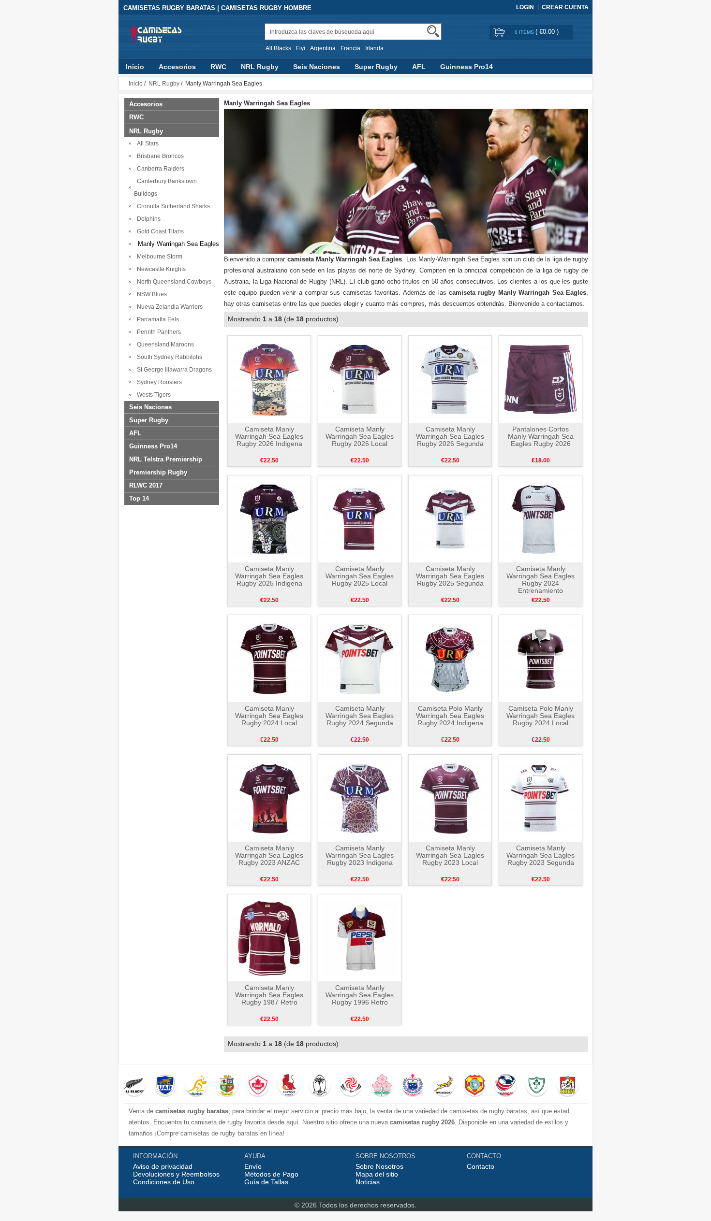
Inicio (135, 67)
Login (525, 7)
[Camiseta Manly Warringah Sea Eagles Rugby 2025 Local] (359, 518)
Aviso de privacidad (163, 1166)
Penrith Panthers (157, 332)
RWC (218, 67)
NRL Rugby (260, 67)
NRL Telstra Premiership (165, 459)
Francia (350, 48)
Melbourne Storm (158, 256)
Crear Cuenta (565, 7)
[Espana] (289, 1086)
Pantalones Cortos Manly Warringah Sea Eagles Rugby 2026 (541, 436)
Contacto (480, 1166)
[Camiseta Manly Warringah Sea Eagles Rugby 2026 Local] (359, 379)
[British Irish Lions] (227, 1086)
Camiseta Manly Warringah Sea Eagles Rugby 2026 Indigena (269, 436)
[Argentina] (165, 1086)
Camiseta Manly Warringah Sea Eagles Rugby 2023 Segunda (540, 855)
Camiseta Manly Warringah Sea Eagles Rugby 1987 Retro (269, 995)
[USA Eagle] (506, 1086)
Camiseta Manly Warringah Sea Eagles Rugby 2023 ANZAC (269, 855)
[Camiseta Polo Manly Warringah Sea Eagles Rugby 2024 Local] (540, 658)
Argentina (323, 48)
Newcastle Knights (160, 269)
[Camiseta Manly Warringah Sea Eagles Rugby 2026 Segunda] (450, 379)
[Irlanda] (537, 1086)
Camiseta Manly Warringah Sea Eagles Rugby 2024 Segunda (360, 715)
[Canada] (258, 1086)
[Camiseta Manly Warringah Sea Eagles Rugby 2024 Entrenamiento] (540, 518)
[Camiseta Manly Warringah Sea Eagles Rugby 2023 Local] (450, 798)
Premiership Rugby (158, 472)
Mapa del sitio (377, 1174)
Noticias (368, 1182)
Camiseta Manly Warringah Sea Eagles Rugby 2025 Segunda (450, 576)
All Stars (146, 143)
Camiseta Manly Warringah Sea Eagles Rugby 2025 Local (360, 576)
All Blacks (278, 48)
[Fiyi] (320, 1086)
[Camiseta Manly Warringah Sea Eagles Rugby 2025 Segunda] (450, 518)
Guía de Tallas (266, 1182)
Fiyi (300, 48)
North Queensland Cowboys (172, 281)
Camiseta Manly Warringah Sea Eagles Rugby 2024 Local (269, 715)
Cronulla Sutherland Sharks (172, 206)
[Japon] (382, 1086)
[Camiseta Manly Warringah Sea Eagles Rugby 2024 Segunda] (359, 658)
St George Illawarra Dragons (173, 369)
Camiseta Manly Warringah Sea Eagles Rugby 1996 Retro (360, 995)
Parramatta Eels (156, 319)
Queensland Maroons (164, 344)
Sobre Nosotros (379, 1166)
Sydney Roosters (158, 382)
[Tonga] (475, 1086)
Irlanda (374, 48)
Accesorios (177, 67)
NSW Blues (150, 294)
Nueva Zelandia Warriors (168, 306)
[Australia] (196, 1086)
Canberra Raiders (159, 168)
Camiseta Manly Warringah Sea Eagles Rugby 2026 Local (360, 436)
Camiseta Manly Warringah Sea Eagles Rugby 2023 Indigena (360, 855)
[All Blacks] (134, 1086)
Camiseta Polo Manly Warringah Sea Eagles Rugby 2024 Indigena (450, 715)
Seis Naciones (316, 67)
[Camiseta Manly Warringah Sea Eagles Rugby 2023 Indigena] (359, 798)
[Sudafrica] (444, 1086)
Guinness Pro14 (466, 67)
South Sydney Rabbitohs (168, 357)
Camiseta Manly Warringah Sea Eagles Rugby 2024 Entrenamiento (540, 579)
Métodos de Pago (271, 1174)
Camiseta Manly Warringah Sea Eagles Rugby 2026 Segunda (450, 436)
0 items (525, 32)
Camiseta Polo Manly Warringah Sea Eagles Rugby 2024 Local (540, 715)
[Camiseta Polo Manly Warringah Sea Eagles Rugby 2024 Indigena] (450, 658)
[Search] (433, 31)
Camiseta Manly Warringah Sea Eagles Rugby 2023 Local (450, 855)
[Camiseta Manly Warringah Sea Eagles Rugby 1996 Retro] (359, 937)
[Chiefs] (567, 1086)
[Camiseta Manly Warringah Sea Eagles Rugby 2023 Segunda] (540, 798)
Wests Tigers (152, 394)
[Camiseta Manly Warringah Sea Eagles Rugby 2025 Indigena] (269, 518)
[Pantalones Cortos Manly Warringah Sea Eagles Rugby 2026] (540, 379)
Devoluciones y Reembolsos (176, 1174)
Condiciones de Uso (163, 1182)
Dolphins (147, 218)
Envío (253, 1166)
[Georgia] (351, 1086)
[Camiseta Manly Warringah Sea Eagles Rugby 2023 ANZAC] (269, 798)
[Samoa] (413, 1086)
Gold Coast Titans (159, 231)
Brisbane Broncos (159, 156)
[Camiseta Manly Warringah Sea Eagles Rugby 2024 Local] (269, 658)
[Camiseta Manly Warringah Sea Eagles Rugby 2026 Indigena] (269, 379)
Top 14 (139, 498)
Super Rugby (376, 67)
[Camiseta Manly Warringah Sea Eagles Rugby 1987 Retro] (269, 937)
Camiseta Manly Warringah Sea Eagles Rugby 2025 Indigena (269, 576)
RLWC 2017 (146, 485)
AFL (419, 67)
